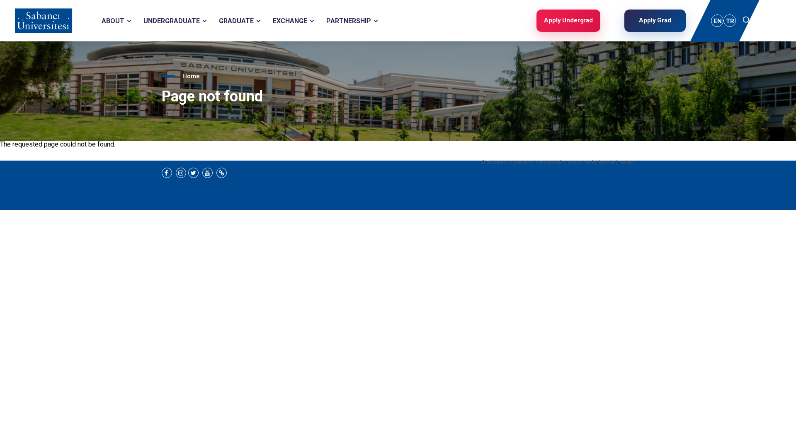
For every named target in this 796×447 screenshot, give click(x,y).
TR (730, 21)
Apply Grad (655, 20)
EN (717, 21)
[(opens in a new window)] (167, 173)
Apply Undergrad (568, 20)
